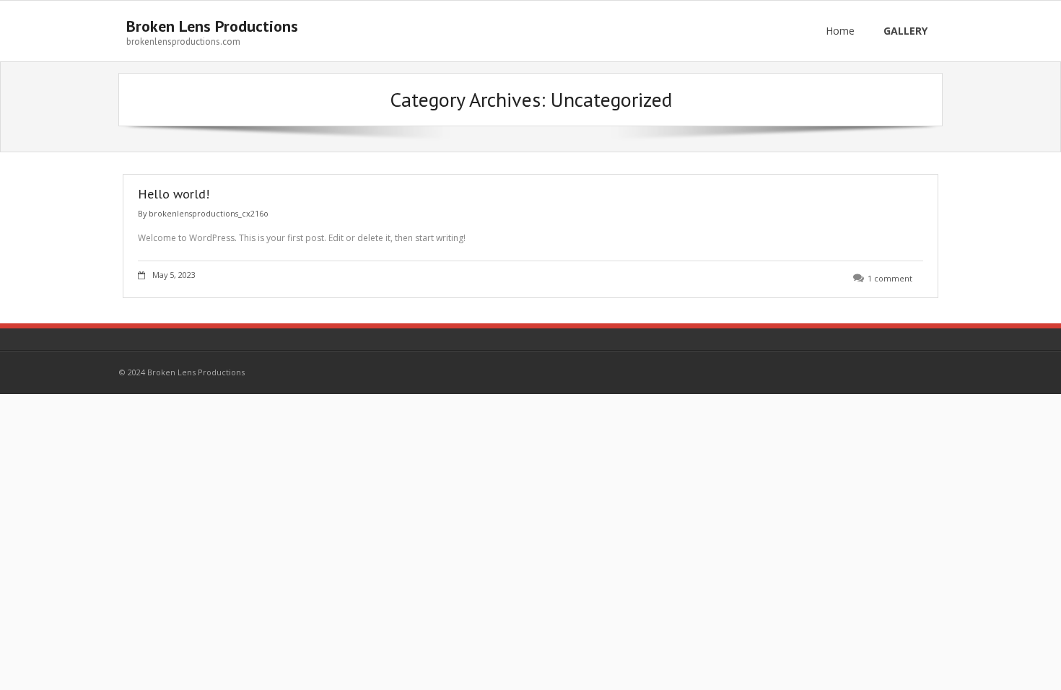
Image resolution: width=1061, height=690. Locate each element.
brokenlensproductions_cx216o (208, 213)
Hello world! (173, 193)
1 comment (890, 278)
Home (840, 31)
